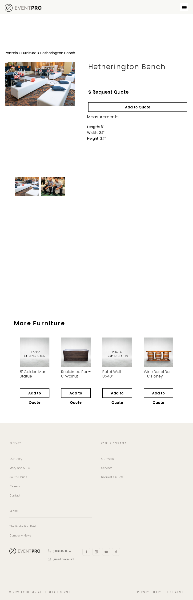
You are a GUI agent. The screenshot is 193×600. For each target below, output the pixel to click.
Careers (14, 486)
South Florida (18, 477)
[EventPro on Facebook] (86, 552)
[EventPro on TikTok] (116, 552)
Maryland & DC (19, 468)
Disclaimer (175, 592)
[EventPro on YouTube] (106, 552)
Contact (14, 495)
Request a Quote (112, 477)
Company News (20, 535)
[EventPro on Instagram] (96, 552)
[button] (184, 7)
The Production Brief (22, 526)
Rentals (11, 52)
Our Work (107, 459)
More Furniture (39, 323)
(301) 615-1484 (62, 551)
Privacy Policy (149, 592)
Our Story (15, 459)
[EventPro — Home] (24, 551)
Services (106, 468)
